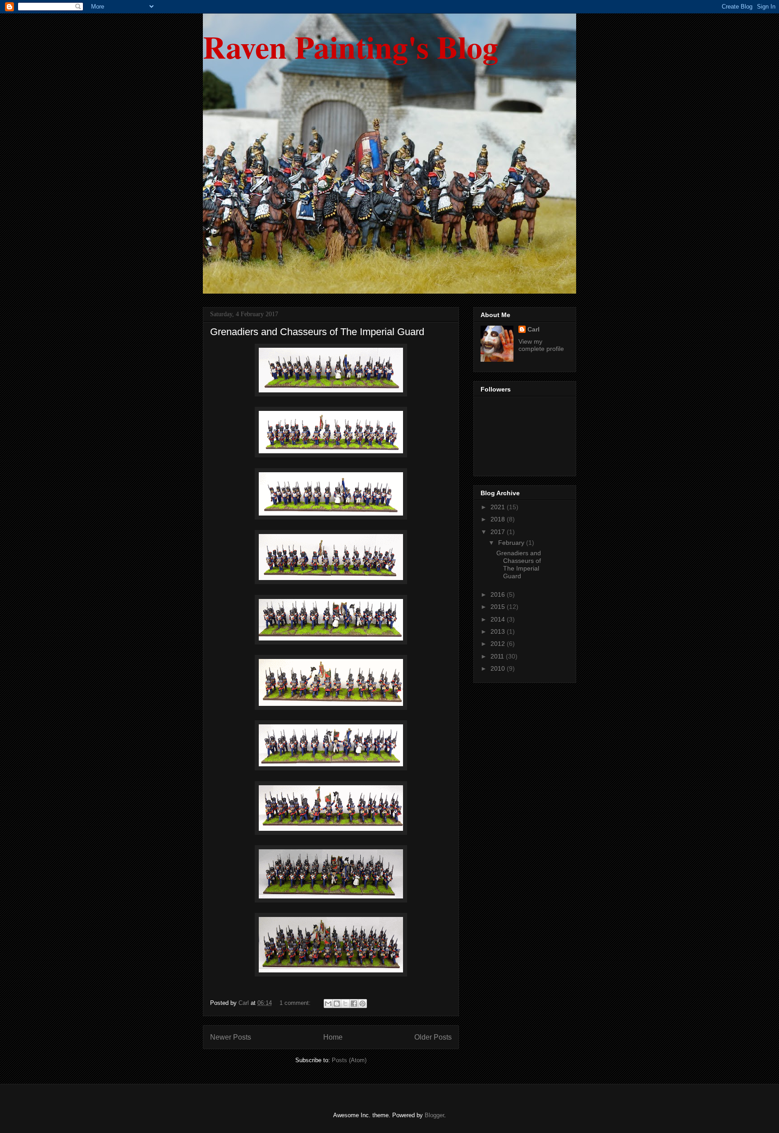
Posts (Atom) (349, 1060)
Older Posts (433, 1037)
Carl (533, 329)
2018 (498, 519)
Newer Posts (230, 1037)
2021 (498, 507)
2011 (498, 656)
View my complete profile (541, 345)
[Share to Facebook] (353, 1003)
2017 (498, 531)
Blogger (434, 1115)
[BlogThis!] (336, 1003)
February (512, 542)
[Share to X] (345, 1003)
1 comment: (296, 1002)
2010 (498, 668)
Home (333, 1037)
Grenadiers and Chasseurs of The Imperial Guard (317, 331)
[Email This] (328, 1003)
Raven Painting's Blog (350, 46)
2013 (498, 631)
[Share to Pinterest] (362, 1003)
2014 (498, 619)
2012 (498, 643)
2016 (498, 594)
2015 (498, 606)
